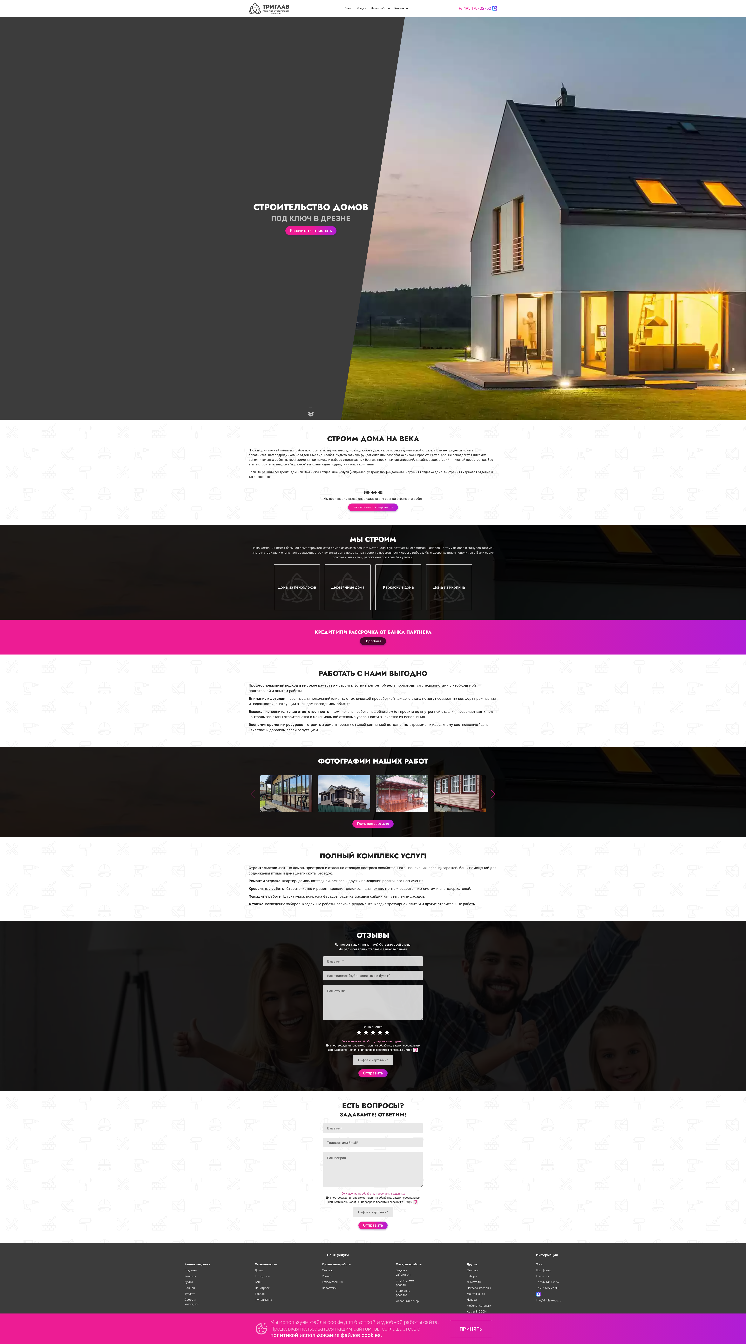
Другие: (472, 1264)
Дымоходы (474, 1282)
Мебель (472, 1305)
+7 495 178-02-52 (474, 8)
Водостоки (329, 1288)
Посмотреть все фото (373, 824)
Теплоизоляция (332, 1282)
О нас (348, 8)
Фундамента (263, 1299)
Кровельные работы (336, 1264)
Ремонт (327, 1276)
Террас (260, 1294)
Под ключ (191, 1270)
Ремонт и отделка (197, 1264)
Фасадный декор (407, 1301)
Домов (259, 1270)
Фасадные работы (409, 1264)
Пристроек (262, 1288)
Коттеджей (262, 1276)
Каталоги (485, 1305)
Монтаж (327, 1270)
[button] (492, 793)
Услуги (361, 8)
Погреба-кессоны (479, 1288)
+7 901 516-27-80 (547, 1288)
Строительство (266, 1264)
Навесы (472, 1299)
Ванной (190, 1288)
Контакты (401, 8)
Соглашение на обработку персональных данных (373, 1041)
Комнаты (190, 1276)
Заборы (472, 1276)
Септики (472, 1270)
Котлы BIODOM (477, 1311)
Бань (258, 1282)
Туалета (190, 1294)
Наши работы (380, 8)
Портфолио (543, 1270)
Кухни (189, 1282)
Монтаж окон (476, 1294)
